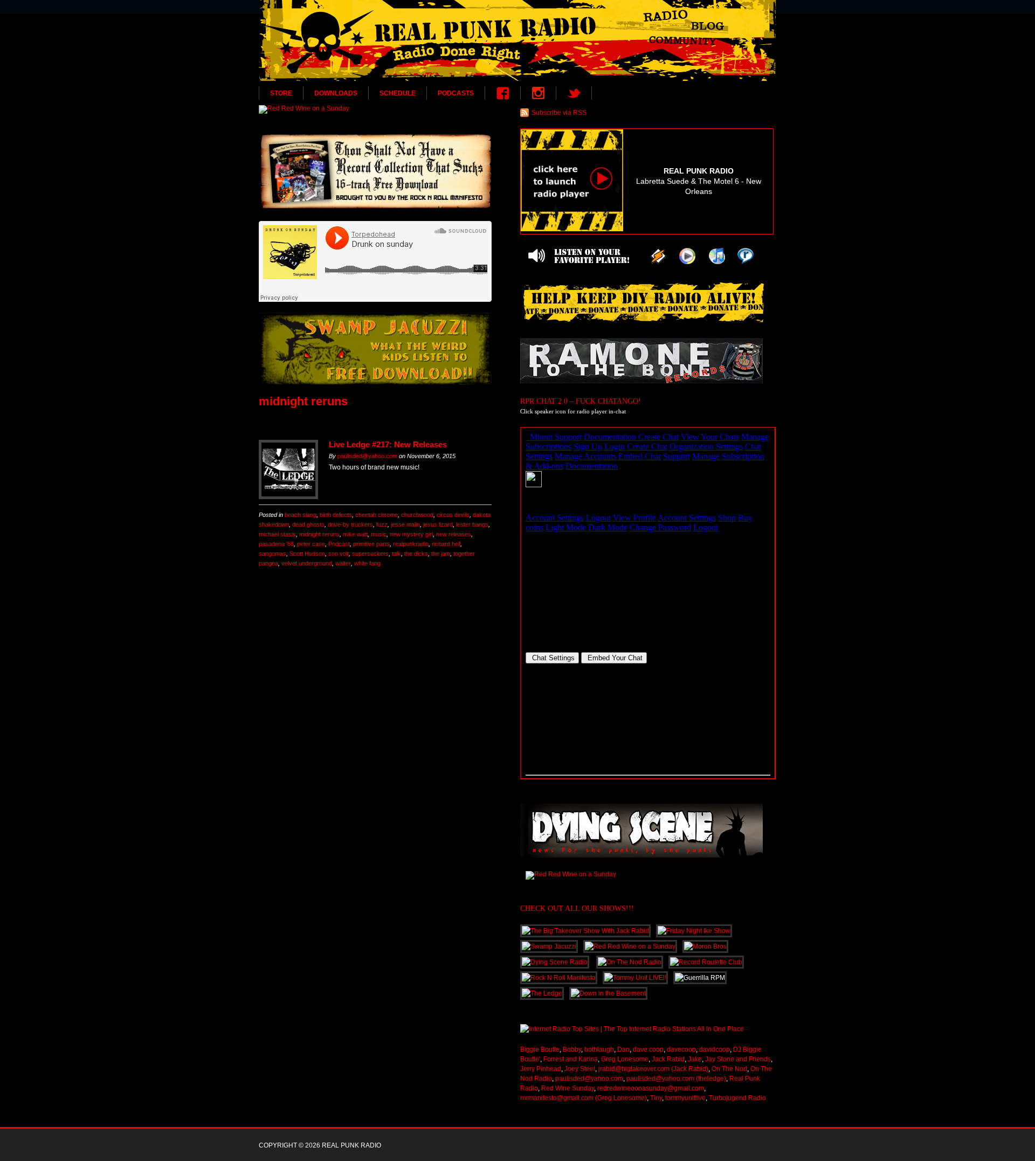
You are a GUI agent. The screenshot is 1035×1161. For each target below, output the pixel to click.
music (379, 534)
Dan (623, 1049)
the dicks (416, 553)
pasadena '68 (276, 544)
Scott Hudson (307, 553)
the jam (440, 553)
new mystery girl (411, 534)
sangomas (272, 553)
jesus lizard (438, 524)
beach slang (300, 515)
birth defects (336, 515)
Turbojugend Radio (737, 1098)
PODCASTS (456, 93)
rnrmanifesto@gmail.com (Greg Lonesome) (583, 1098)
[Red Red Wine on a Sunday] (375, 109)
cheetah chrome (376, 515)
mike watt (355, 534)
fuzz (382, 524)
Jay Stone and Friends (738, 1059)
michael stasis (277, 534)
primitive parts (371, 544)
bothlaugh (599, 1049)
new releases (453, 534)
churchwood (417, 515)
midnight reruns (319, 534)
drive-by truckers (350, 524)
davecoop (681, 1049)
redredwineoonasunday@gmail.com (650, 1088)
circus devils (453, 515)
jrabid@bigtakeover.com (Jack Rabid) (653, 1069)
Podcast (339, 544)
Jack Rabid (668, 1059)
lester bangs (472, 524)
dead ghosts (308, 524)
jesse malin (405, 524)
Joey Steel (579, 1069)
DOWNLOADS (335, 93)
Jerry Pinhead (540, 1069)
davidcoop (714, 1049)
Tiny (656, 1098)
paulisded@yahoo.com (367, 456)
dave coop (648, 1049)
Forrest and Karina (570, 1059)
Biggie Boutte (540, 1049)
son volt (338, 553)
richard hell (446, 544)
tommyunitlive (685, 1098)
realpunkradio (411, 544)
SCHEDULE (398, 93)
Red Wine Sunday (567, 1088)
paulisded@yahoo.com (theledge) (676, 1078)
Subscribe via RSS (559, 112)
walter (343, 563)
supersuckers (370, 553)
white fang (367, 563)
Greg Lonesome (624, 1059)
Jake (695, 1059)
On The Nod (729, 1069)
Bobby (572, 1049)
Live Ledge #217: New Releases (388, 444)
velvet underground (306, 563)
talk (396, 553)
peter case (311, 544)
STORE (281, 93)
